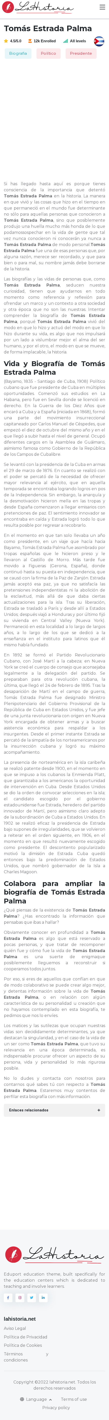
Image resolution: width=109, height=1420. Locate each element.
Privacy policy (56, 1407)
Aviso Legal (15, 1328)
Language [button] (37, 1399)
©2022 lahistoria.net (55, 1382)
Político (48, 53)
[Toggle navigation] (102, 7)
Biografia (18, 53)
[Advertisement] (54, 120)
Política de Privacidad (25, 1337)
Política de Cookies (23, 1345)
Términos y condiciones (26, 1357)
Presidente (81, 53)
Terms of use (74, 1399)
